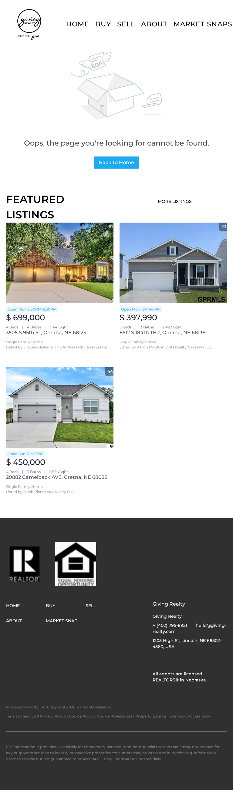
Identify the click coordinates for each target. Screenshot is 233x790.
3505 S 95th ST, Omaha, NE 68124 (46, 332)
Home (77, 24)
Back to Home (116, 162)
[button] (30, 24)
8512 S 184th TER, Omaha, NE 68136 (162, 332)
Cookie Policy (81, 716)
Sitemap (177, 716)
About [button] (154, 24)
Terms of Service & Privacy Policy (36, 716)
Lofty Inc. (37, 707)
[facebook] (157, 660)
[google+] (181, 660)
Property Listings (151, 716)
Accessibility (199, 716)
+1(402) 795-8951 (170, 625)
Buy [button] (103, 24)
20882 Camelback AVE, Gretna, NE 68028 (56, 477)
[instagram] (169, 660)
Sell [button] (126, 24)
